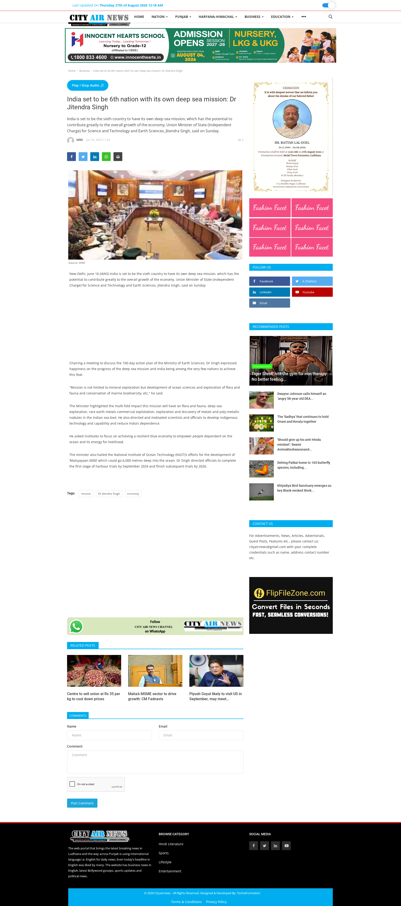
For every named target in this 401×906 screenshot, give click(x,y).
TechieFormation (248, 893)
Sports (164, 853)
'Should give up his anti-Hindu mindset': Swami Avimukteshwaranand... (299, 444)
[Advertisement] (155, 327)
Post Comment (82, 803)
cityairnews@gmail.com (267, 547)
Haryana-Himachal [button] (217, 16)
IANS (79, 140)
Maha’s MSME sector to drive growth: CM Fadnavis (152, 696)
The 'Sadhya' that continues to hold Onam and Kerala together (303, 419)
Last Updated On (117, 5)
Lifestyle (165, 862)
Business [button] (253, 16)
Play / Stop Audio (86, 85)
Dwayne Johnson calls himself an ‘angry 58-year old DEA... (301, 396)
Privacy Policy (216, 902)
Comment (75, 746)
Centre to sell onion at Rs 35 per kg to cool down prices (93, 696)
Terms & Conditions (186, 902)
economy (133, 494)
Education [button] (281, 16)
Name (71, 726)
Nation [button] (158, 16)
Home (139, 16)
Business (84, 70)
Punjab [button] (182, 16)
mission (86, 494)
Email (163, 726)
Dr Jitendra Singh (109, 494)
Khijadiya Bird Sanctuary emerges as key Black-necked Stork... (304, 488)
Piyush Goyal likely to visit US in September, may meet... (215, 696)
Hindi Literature (171, 844)
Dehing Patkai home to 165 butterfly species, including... (303, 465)
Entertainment (170, 871)
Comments (77, 715)
